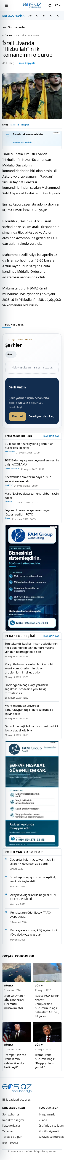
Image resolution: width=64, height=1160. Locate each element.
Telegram (25, 125)
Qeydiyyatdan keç (41, 416)
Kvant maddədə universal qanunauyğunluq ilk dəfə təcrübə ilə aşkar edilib (29, 710)
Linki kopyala (27, 63)
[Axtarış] (50, 5)
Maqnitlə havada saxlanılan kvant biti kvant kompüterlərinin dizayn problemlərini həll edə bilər (29, 668)
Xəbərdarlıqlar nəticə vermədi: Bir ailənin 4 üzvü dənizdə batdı (33, 861)
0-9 (29, 15)
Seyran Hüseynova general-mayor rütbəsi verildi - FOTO (27, 512)
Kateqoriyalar (11, 1125)
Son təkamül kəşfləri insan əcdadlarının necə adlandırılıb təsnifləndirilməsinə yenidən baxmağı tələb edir (31, 647)
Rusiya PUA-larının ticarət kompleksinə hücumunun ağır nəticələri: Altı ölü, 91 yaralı (47, 1006)
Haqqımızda (47, 1114)
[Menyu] (6, 5)
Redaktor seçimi (13, 1120)
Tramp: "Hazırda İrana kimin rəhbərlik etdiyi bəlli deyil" (15, 1061)
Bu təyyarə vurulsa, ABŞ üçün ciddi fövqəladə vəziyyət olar (33, 932)
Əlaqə (43, 1120)
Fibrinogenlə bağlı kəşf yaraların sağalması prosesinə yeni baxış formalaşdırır (26, 689)
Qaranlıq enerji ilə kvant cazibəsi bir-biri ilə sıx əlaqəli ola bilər (31, 728)
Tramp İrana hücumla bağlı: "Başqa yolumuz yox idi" (46, 1061)
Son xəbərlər (10, 1114)
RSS (4, 1143)
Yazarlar (7, 1131)
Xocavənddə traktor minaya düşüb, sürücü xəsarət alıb (28, 479)
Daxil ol (17, 416)
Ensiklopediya (13, 15)
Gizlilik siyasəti (49, 1131)
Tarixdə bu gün (12, 1137)
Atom (14, 1143)
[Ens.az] (32, 5)
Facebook (14, 125)
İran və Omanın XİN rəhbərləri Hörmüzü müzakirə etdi (14, 1002)
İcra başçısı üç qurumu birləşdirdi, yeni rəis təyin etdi (33, 879)
